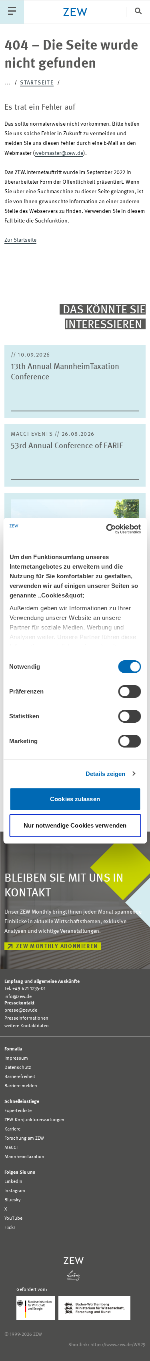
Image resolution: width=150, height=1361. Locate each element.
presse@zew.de (20, 1010)
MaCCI (11, 1147)
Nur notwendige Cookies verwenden (75, 825)
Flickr (9, 1227)
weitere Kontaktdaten (26, 1026)
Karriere (12, 1129)
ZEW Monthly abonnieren (57, 946)
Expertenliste (18, 1110)
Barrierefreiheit (19, 1076)
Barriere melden (20, 1086)
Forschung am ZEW (24, 1138)
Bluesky (12, 1200)
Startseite (37, 83)
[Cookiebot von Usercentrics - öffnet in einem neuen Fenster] (107, 529)
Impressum (16, 1058)
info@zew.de (18, 996)
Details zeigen (105, 773)
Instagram (14, 1191)
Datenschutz (17, 1067)
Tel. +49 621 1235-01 (25, 988)
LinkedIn (13, 1181)
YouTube (13, 1218)
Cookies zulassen (75, 799)
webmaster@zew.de (59, 153)
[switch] (129, 691)
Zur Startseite (20, 240)
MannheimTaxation (24, 1157)
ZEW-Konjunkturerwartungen (34, 1120)
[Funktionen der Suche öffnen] (138, 11)
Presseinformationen (26, 1018)
